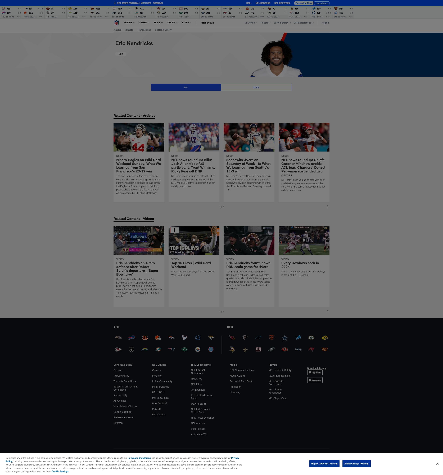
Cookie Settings (60, 471)
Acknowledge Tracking (356, 463)
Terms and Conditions (139, 457)
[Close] (437, 464)
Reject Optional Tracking (324, 463)
